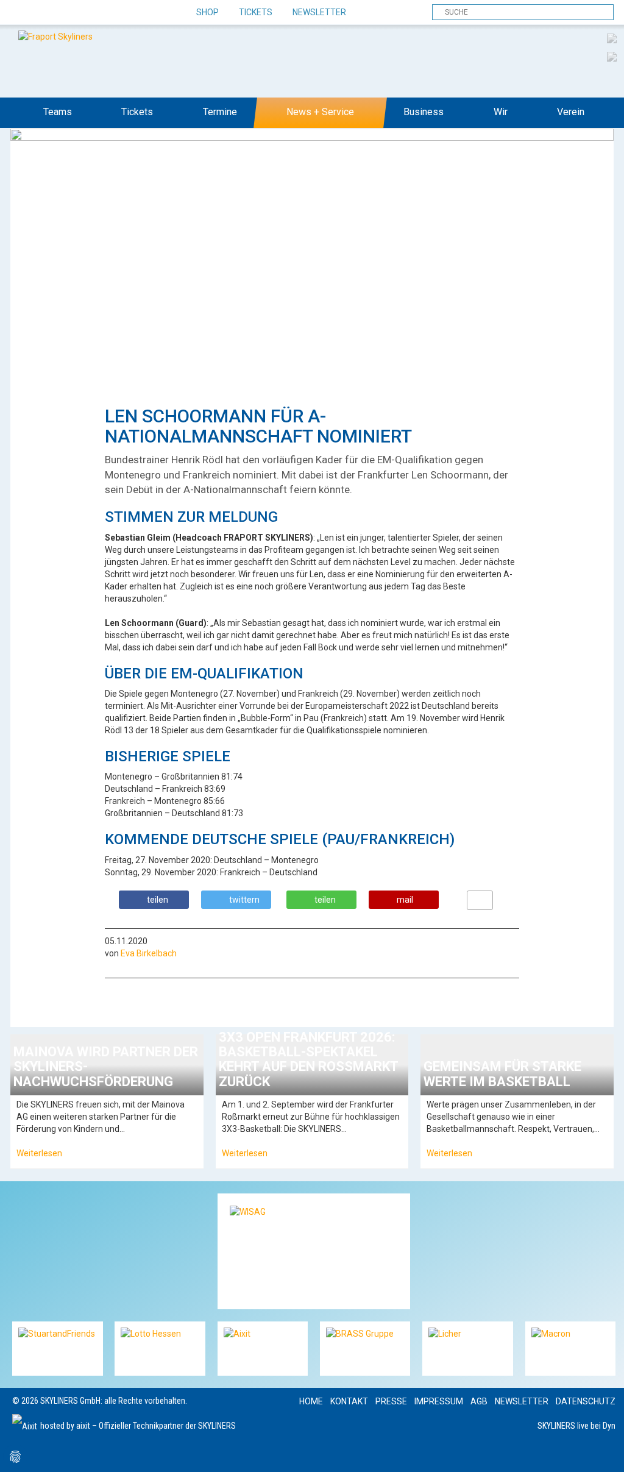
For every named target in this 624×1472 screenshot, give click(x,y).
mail (405, 900)
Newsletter (319, 12)
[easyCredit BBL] (612, 38)
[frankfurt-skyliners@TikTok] (44, 13)
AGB (479, 1401)
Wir (501, 112)
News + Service (320, 112)
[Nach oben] (603, 1451)
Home (311, 1401)
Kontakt (349, 1401)
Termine (220, 112)
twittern (244, 900)
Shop (207, 12)
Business (423, 112)
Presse (391, 1401)
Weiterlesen (39, 1153)
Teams (57, 112)
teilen (157, 900)
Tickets (255, 12)
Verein (570, 112)
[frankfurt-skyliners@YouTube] (87, 13)
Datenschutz (585, 1401)
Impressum (438, 1401)
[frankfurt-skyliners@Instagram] (65, 13)
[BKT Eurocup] (612, 56)
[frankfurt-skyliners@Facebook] (23, 13)
